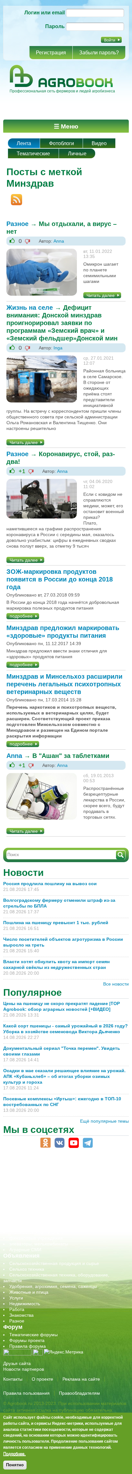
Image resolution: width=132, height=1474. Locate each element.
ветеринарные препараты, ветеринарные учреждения (66, 1174)
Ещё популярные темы (104, 1121)
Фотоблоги (61, 143)
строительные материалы (36, 1232)
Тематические (33, 153)
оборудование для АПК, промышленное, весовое (61, 1192)
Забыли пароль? (99, 52)
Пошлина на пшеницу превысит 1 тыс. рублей (58, 922)
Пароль (55, 26)
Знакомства (21, 1315)
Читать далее (101, 295)
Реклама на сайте (81, 1379)
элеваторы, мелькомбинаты (38, 1243)
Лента (24, 143)
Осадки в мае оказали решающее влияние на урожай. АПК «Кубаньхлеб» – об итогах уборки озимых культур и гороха (64, 1076)
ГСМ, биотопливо (27, 1180)
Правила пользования (26, 1393)
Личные (77, 153)
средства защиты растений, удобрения (50, 1220)
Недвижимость (24, 1303)
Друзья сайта (17, 1363)
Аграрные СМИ (25, 1249)
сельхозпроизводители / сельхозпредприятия (57, 1203)
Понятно (15, 1464)
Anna (59, 241)
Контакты (12, 1379)
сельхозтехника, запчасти (36, 1209)
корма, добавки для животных (40, 1186)
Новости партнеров (23, 1369)
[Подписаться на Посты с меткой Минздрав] (14, 196)
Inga (58, 347)
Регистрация (51, 52)
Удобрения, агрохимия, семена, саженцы (53, 1286)
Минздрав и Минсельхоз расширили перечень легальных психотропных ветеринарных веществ (64, 684)
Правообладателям (79, 1393)
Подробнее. (14, 1453)
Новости (23, 872)
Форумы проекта (27, 1340)
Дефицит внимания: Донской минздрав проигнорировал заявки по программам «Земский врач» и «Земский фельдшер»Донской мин (62, 323)
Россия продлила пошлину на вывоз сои (50, 883)
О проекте (42, 1379)
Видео (99, 143)
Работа (16, 1309)
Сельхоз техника (26, 1269)
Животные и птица (28, 1292)
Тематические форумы (33, 1334)
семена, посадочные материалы (43, 1215)
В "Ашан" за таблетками (70, 755)
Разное (17, 223)
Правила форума (27, 1346)
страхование (22, 1226)
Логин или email (44, 12)
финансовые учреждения (36, 1238)
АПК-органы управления (35, 1169)
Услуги (16, 1297)
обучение (19, 1197)
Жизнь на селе (29, 307)
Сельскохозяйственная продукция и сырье (54, 1263)
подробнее (21, 616)
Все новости (116, 984)
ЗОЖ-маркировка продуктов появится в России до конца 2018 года (59, 579)
